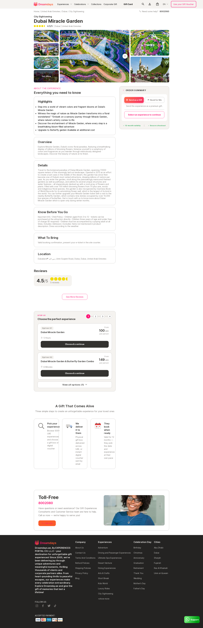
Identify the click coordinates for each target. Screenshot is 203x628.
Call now (48, 523)
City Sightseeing (76, 11)
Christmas (138, 553)
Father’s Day (139, 588)
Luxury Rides (104, 588)
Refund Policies (82, 563)
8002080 (45, 503)
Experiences (63, 4)
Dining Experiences (107, 568)
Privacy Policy (81, 573)
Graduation (139, 563)
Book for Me (156, 100)
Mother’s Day (140, 583)
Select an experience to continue (144, 115)
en (164, 4)
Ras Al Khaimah (161, 568)
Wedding (138, 578)
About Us (79, 547)
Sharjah (157, 558)
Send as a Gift (135, 100)
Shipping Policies (83, 568)
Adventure (103, 547)
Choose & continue (75, 344)
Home (36, 11)
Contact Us (80, 553)
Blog (77, 578)
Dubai (64, 11)
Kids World (103, 583)
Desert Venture (105, 563)
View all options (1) (73, 385)
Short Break (103, 578)
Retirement (139, 568)
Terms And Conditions (85, 558)
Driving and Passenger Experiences (114, 553)
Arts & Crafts (104, 573)
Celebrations (80, 4)
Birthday (137, 547)
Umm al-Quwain (161, 573)
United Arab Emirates (50, 11)
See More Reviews (74, 297)
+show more (103, 599)
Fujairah (157, 563)
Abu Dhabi (158, 547)
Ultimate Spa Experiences (110, 558)
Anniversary (139, 558)
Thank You (138, 573)
